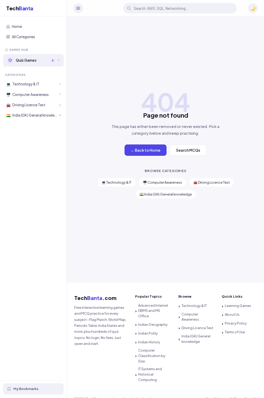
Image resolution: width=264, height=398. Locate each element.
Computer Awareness (190, 317)
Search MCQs (188, 150)
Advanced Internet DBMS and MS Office (153, 310)
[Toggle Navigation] (78, 8)
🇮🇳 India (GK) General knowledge (165, 194)
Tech (19, 8)
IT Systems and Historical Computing (150, 374)
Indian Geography (153, 324)
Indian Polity (148, 333)
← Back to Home (145, 150)
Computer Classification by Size (151, 355)
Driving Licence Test (197, 328)
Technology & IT (194, 306)
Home (17, 26)
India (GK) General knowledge (196, 339)
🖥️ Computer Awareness (162, 182)
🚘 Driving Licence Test (211, 182)
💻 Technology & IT (116, 182)
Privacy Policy (236, 323)
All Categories (23, 37)
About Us (232, 314)
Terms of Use (235, 332)
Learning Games (238, 306)
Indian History (149, 342)
